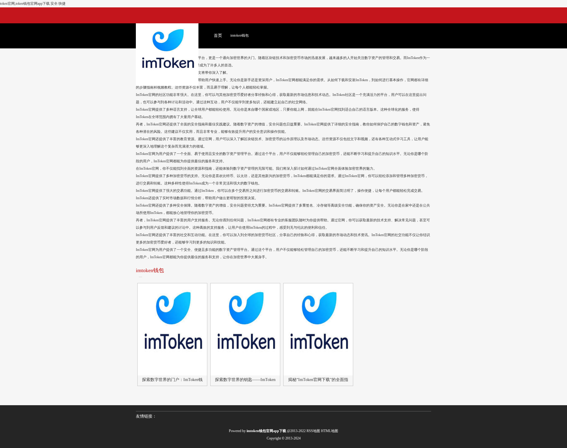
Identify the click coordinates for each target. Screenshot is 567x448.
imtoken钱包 (239, 35)
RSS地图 (313, 431)
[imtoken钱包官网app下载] (167, 45)
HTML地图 (329, 431)
